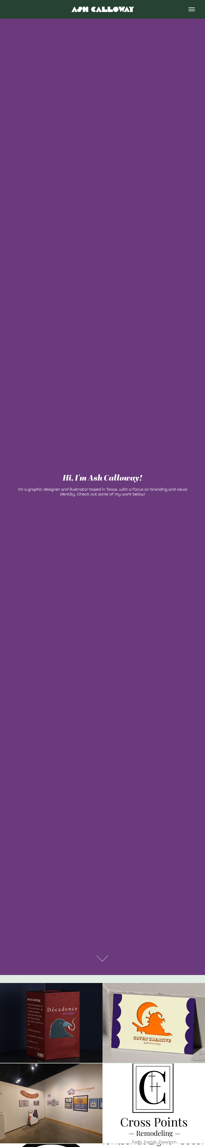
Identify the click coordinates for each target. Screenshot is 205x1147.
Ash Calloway (103, 9)
